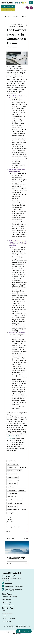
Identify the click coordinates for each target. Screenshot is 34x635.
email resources (12, 496)
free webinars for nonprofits (15, 503)
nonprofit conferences (13, 480)
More (23, 16)
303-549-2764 (8, 583)
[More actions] (27, 25)
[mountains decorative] (17, 547)
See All (26, 538)
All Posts (7, 16)
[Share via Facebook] (7, 527)
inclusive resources (12, 474)
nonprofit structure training (14, 500)
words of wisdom (12, 506)
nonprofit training (12, 461)
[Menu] (31, 2)
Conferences (9, 521)
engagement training (13, 493)
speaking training (12, 513)
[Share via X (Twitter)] (11, 527)
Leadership (9, 519)
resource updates (12, 483)
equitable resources (13, 477)
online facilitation (12, 467)
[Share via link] (19, 527)
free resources (22, 467)
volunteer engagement (13, 509)
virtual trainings (11, 487)
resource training (12, 490)
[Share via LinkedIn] (15, 527)
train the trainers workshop (14, 470)
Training (8, 517)
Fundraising (15, 16)
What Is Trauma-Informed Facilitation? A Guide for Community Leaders (16, 558)
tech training (22, 490)
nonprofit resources (13, 464)
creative (24, 509)
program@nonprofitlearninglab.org (14, 586)
